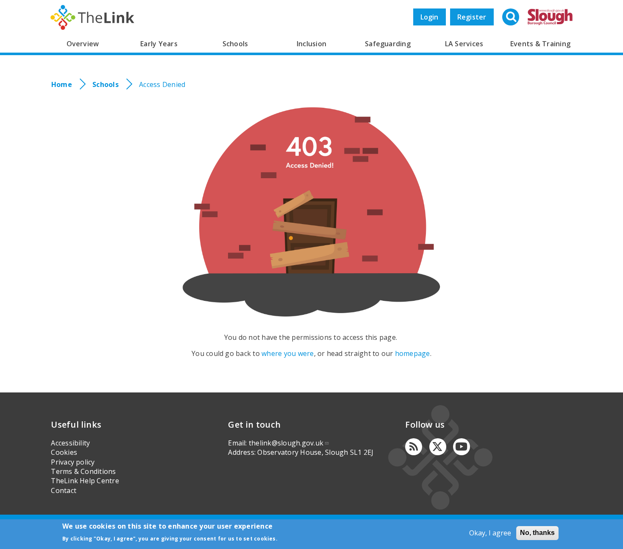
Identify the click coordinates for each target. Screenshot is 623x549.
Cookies (64, 452)
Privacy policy (73, 462)
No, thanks (537, 532)
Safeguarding (388, 43)
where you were (287, 353)
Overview (83, 43)
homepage (412, 353)
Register (472, 17)
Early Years (159, 43)
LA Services (464, 43)
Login (429, 17)
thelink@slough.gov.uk (286, 443)
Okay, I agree (490, 533)
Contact (63, 490)
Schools (235, 43)
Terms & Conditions (83, 471)
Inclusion (311, 43)
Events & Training (540, 43)
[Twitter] (437, 446)
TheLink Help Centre (85, 480)
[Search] (511, 17)
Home (61, 84)
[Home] (92, 17)
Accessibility (70, 443)
